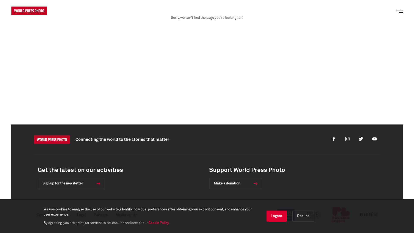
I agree (276, 216)
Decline (303, 216)
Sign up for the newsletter (62, 183)
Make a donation (227, 183)
